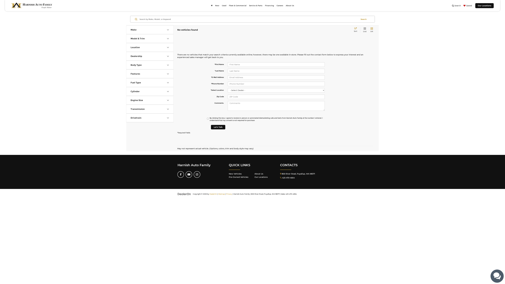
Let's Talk (218, 127)
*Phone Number (217, 84)
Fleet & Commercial (237, 5)
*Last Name (219, 71)
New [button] (217, 5)
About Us (258, 174)
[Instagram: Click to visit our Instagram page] (197, 174)
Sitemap (221, 194)
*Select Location (217, 90)
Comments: (219, 103)
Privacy (229, 194)
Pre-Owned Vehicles (238, 177)
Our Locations (484, 5)
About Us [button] (290, 5)
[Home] (212, 5)
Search (364, 19)
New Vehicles (235, 174)
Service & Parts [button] (255, 5)
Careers (280, 5)
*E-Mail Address (217, 77)
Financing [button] (269, 5)
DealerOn (213, 194)
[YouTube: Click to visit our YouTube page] (189, 174)
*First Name (219, 64)
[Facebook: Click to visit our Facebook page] (181, 174)
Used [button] (224, 5)
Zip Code (220, 97)
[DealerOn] (184, 194)
